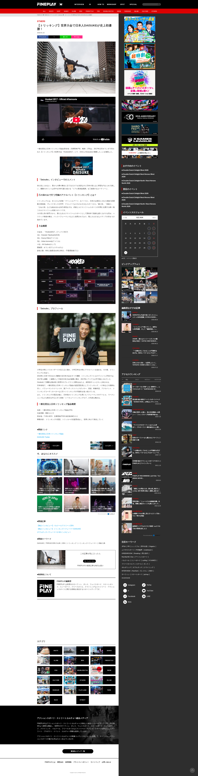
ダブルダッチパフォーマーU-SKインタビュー (54, 532)
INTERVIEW (79, 4)
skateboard (147, 550)
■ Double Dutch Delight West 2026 (135, 170)
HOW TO (101, 4)
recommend (126, 578)
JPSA (124, 546)
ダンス (146, 564)
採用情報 (68, 762)
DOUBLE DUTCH (108, 11)
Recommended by (102, 514)
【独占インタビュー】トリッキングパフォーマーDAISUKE (59, 529)
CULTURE (145, 11)
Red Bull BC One (127, 557)
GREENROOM (127, 553)
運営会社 (60, 762)
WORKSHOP (111, 4)
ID (90, 4)
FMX (98, 11)
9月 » (154, 217)
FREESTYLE (90, 11)
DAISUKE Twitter (43, 437)
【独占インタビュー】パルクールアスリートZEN (55, 525)
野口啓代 (145, 553)
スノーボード (136, 560)
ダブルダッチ (137, 567)
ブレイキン (143, 571)
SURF (58, 11)
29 (149, 248)
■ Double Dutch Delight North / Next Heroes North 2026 (139, 182)
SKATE (51, 11)
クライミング (148, 567)
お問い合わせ (106, 762)
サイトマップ (95, 762)
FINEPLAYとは (50, 762)
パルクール (125, 560)
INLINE (136, 11)
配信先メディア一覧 (78, 751)
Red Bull (135, 571)
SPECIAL (133, 4)
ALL (44, 11)
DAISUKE (40, 543)
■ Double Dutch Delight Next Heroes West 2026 (138, 175)
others (41, 21)
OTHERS (154, 11)
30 (154, 248)
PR (128, 546)
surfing (144, 560)
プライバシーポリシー (81, 762)
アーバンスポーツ (141, 557)
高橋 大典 (102, 543)
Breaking (137, 553)
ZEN (63, 543)
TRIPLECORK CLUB (53, 543)
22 (149, 243)
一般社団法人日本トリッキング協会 (50, 434)
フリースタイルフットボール (132, 564)
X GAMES (152, 560)
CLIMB (74, 11)
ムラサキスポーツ (128, 550)
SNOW (119, 11)
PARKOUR (127, 11)
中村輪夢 (139, 550)
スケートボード (136, 574)
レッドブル (135, 546)
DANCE (66, 11)
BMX (80, 11)
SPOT (122, 4)
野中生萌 (144, 546)
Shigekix (152, 546)
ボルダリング (126, 567)
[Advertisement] (58, 621)
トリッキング (71, 543)
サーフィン (125, 574)
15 (149, 238)
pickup (146, 574)
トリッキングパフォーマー (87, 543)
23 (154, 243)
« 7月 (125, 217)
